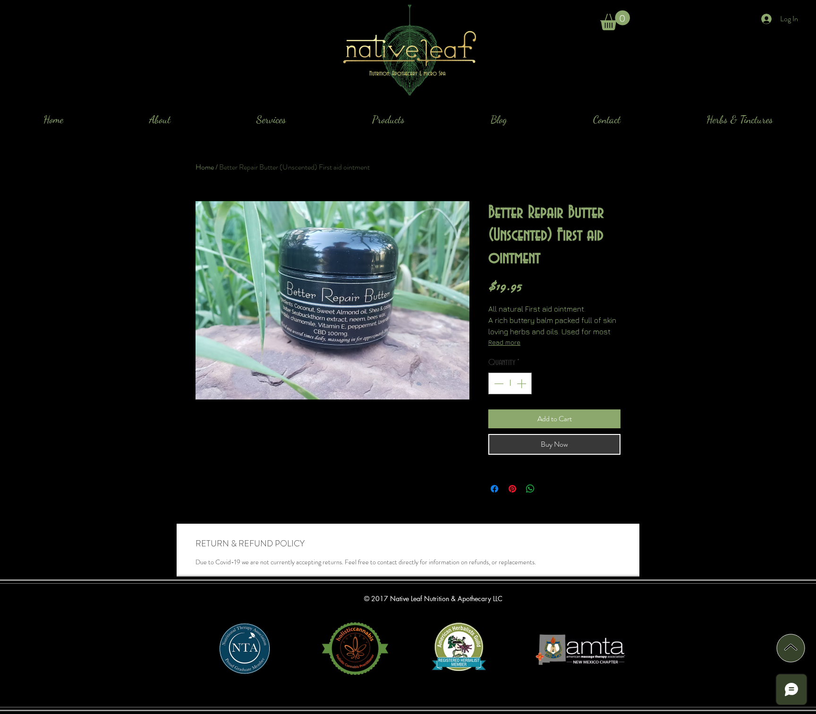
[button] (615, 20)
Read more (504, 342)
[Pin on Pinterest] (512, 488)
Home (205, 167)
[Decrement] (498, 383)
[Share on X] (548, 488)
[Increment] (522, 383)
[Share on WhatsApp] (530, 488)
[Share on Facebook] (494, 488)
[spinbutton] (510, 383)
